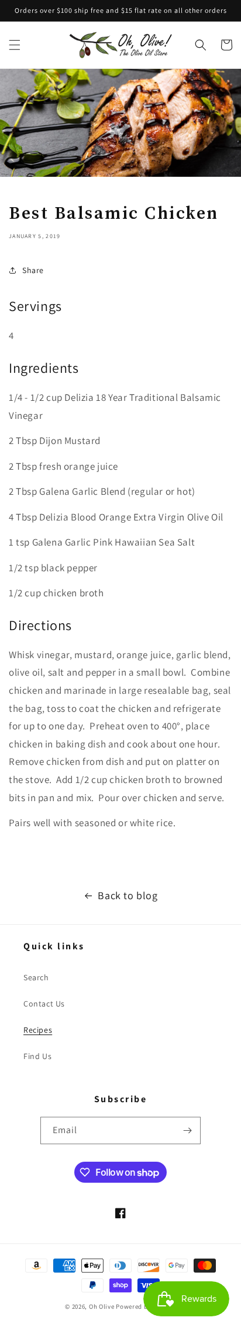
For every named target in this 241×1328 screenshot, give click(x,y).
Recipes (37, 1030)
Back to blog (127, 895)
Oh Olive (102, 1306)
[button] (14, 45)
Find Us (37, 1056)
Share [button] (33, 270)
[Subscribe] (187, 1130)
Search (36, 977)
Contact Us (44, 1003)
